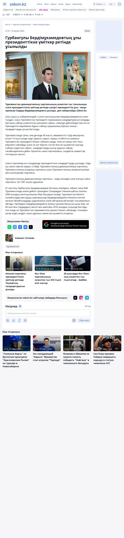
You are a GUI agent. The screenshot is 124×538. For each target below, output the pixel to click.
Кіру (89, 306)
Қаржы (53, 4)
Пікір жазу (84, 320)
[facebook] (20, 227)
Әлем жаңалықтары (41, 24)
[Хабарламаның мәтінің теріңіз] (48, 313)
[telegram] (15, 227)
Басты (7, 24)
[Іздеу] (119, 4)
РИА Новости (12, 116)
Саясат (39, 4)
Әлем (46, 4)
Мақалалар (77, 4)
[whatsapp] (9, 227)
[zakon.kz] (18, 4)
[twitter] (31, 227)
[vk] (25, 227)
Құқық (68, 4)
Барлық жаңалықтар (21, 24)
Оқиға (60, 4)
